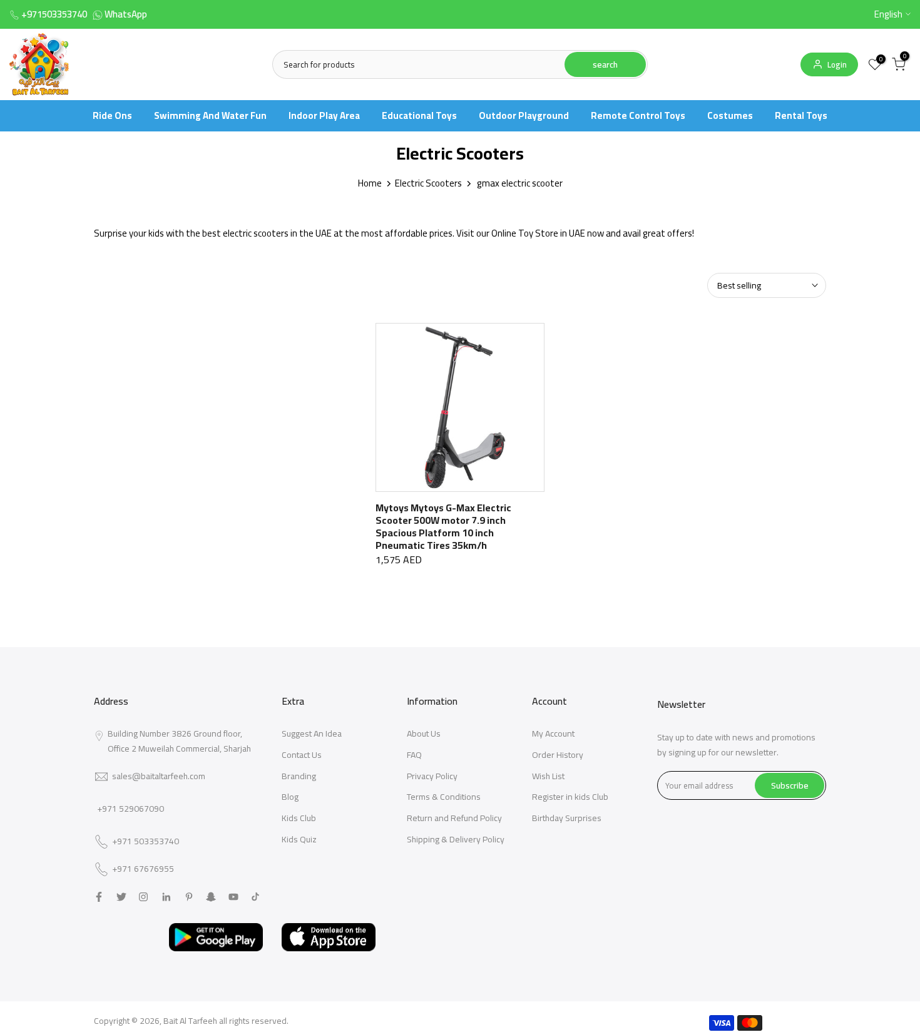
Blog (290, 797)
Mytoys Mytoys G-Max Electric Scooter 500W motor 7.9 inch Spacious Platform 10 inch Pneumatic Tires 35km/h (443, 526)
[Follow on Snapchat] (211, 896)
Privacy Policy (432, 776)
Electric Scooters (428, 183)
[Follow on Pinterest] (189, 896)
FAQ (414, 755)
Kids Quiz (299, 839)
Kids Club (299, 818)
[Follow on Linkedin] (166, 896)
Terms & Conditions (444, 797)
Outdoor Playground (524, 115)
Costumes (730, 115)
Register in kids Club (570, 797)
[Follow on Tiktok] (255, 896)
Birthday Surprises (566, 818)
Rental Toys (801, 115)
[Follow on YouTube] (233, 896)
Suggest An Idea (312, 733)
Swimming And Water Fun (210, 115)
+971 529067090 (130, 808)
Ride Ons (112, 115)
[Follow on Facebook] (99, 896)
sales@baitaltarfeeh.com (158, 776)
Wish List (548, 776)
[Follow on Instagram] (143, 896)
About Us (424, 733)
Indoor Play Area (324, 115)
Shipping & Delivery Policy (455, 839)
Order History (557, 755)
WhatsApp (126, 14)
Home (370, 183)
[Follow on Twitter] (121, 896)
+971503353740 (54, 14)
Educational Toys (419, 115)
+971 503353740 (145, 841)
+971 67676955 (143, 869)
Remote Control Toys (638, 115)
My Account (553, 733)
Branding (299, 776)
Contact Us (302, 755)
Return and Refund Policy (454, 818)
